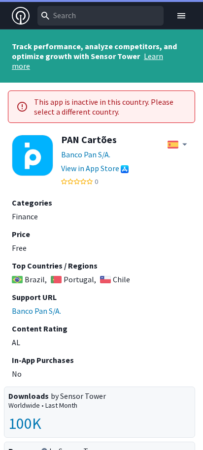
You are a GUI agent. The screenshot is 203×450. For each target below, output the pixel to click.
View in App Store (90, 168)
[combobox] (100, 16)
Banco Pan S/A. (85, 154)
